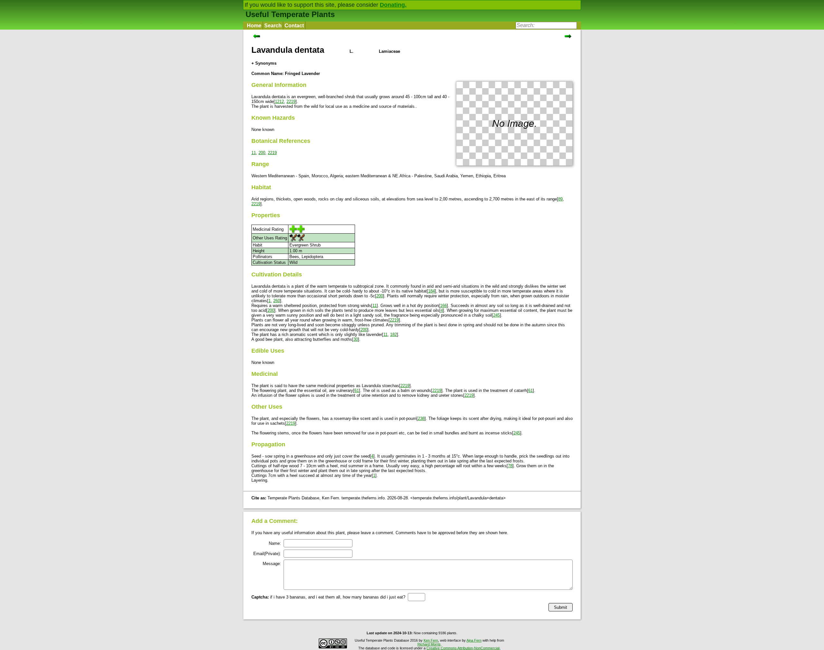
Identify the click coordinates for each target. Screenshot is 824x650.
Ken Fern (431, 640)
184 (431, 291)
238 (421, 418)
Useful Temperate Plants (290, 14)
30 (355, 339)
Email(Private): (267, 553)
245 (496, 315)
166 (443, 305)
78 (510, 465)
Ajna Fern (474, 640)
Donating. (393, 5)
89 (560, 199)
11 (253, 152)
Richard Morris (429, 644)
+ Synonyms (263, 63)
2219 (290, 101)
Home (254, 25)
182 (393, 334)
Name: (275, 543)
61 (356, 390)
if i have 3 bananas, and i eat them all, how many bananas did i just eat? (328, 597)
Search (273, 25)
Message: (272, 563)
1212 (279, 101)
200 (261, 152)
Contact (294, 25)
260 (276, 300)
